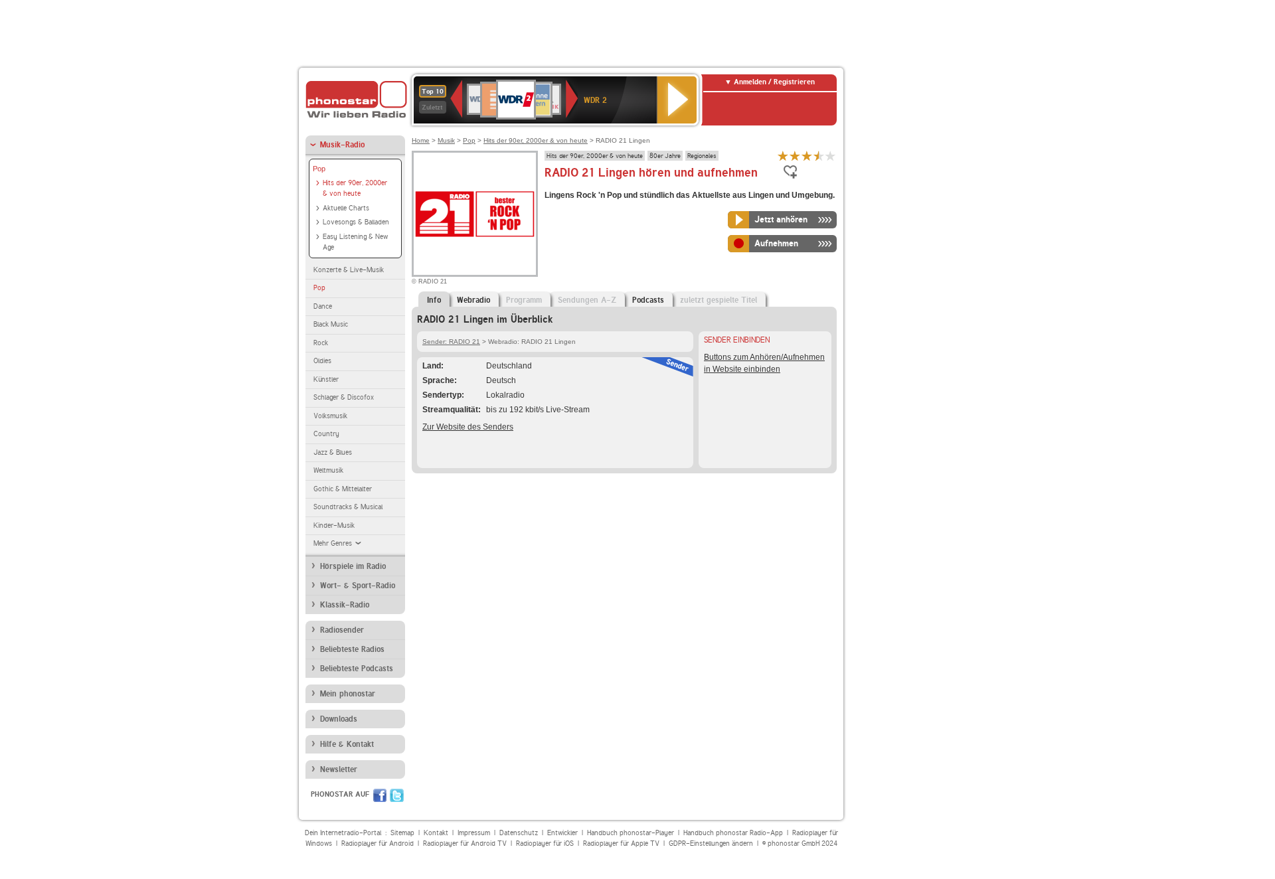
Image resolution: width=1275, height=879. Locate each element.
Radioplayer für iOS (545, 843)
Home (421, 140)
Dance (322, 306)
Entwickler (562, 833)
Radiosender (342, 630)
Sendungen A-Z (587, 300)
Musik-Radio (342, 144)
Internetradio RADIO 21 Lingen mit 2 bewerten (795, 156)
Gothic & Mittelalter (342, 489)
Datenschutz (518, 833)
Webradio (473, 300)
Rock (320, 343)
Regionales (702, 155)
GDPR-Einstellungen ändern (711, 843)
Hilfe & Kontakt (347, 744)
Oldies (322, 361)
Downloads (338, 719)
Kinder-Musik (334, 525)
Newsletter (338, 769)
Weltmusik (328, 470)
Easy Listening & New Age (355, 242)
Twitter (397, 795)
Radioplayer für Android (377, 843)
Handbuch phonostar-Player (630, 833)
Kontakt (436, 833)
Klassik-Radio (344, 604)
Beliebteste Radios (352, 649)
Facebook (379, 795)
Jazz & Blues (332, 452)
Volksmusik (330, 416)
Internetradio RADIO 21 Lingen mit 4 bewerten (819, 156)
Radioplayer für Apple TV (621, 843)
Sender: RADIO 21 (451, 341)
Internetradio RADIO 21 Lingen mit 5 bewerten (831, 156)
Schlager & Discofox (343, 397)
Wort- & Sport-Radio (357, 585)
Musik (446, 140)
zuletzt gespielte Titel (718, 300)
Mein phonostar (347, 693)
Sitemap (402, 833)
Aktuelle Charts (346, 208)
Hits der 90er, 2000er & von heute (355, 189)
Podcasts (648, 300)
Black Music (330, 324)
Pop (319, 169)
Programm (524, 300)
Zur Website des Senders (467, 427)
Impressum (474, 833)
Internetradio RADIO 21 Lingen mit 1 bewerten (783, 156)
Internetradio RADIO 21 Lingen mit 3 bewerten (807, 156)
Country (326, 434)
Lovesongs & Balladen (356, 222)
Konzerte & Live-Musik (348, 270)
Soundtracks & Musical (347, 507)
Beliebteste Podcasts (356, 668)
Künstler (326, 379)
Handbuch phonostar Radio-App (733, 833)
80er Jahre (665, 155)
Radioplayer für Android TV (465, 843)
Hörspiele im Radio (353, 566)
